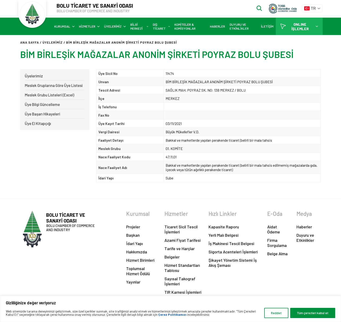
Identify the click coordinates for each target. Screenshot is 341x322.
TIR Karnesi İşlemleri (182, 292)
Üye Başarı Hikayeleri (42, 114)
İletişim (267, 26)
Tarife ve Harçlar (179, 248)
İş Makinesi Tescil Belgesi (231, 243)
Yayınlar (133, 281)
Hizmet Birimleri (140, 260)
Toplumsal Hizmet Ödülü (138, 271)
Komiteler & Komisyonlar (185, 26)
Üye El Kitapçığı (38, 123)
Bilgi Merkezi (136, 26)
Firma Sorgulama (277, 243)
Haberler (217, 26)
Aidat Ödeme (273, 229)
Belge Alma (277, 253)
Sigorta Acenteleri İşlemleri (233, 251)
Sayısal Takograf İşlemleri (179, 281)
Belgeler (172, 256)
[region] (170, 309)
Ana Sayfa (29, 42)
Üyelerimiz (113, 26)
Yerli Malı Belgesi (223, 235)
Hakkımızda (136, 251)
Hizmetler (87, 26)
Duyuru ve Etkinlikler (239, 26)
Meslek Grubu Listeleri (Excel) (49, 94)
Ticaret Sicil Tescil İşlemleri (181, 229)
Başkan (133, 235)
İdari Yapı (134, 243)
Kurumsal (62, 26)
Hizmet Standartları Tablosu (182, 268)
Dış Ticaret (159, 26)
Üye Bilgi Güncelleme (42, 104)
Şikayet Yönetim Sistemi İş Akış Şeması (233, 263)
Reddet (276, 313)
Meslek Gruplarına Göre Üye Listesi (54, 85)
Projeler (133, 226)
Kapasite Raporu (224, 226)
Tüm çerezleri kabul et (312, 313)
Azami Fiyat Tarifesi (182, 240)
